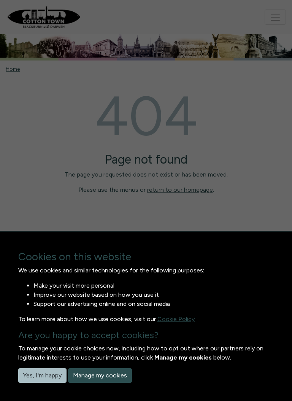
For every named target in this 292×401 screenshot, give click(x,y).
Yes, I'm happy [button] (42, 375)
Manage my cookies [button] (100, 375)
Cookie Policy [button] (176, 319)
